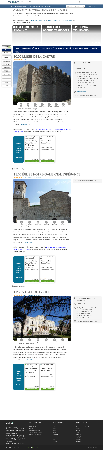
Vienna (54, 428)
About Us (32, 428)
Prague (54, 432)
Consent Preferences (35, 434)
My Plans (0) (92, 6)
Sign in (93, 1)
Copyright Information (35, 432)
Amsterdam (56, 434)
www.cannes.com (81, 91)
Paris (54, 426)
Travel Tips (84, 1)
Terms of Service (36, 447)
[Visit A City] (10, 423)
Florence (55, 441)
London (54, 430)
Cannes (16, 6)
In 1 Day (23, 6)
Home (10, 6)
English (29, 1)
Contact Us (32, 426)
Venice (54, 439)
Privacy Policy (27, 447)
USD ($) (23, 1)
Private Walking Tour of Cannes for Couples (60, 20)
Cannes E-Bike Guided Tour (37, 20)
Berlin (54, 436)
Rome (54, 437)
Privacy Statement (34, 430)
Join (90, 1)
